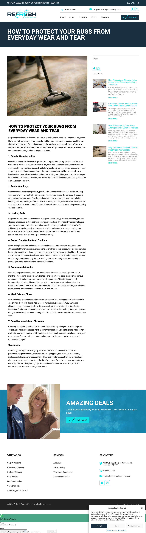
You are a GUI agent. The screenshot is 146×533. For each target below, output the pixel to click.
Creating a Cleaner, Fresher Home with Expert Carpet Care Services (122, 104)
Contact (105, 17)
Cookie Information (111, 530)
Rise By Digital (133, 505)
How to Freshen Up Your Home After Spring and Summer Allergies (123, 126)
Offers (94, 17)
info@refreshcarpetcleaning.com (107, 9)
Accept (99, 526)
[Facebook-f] (132, 9)
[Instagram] (137, 9)
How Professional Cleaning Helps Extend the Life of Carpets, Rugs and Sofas (122, 82)
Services (83, 17)
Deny (117, 526)
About (72, 17)
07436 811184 (70, 9)
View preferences (134, 526)
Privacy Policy (122, 530)
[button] (142, 508)
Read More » (113, 98)
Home (62, 17)
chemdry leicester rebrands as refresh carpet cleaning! (33, 3)
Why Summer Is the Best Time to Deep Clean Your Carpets (122, 148)
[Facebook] (102, 482)
